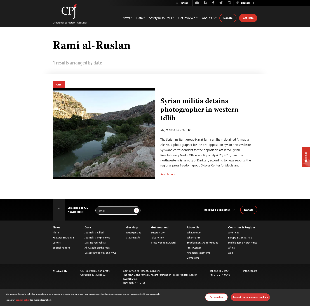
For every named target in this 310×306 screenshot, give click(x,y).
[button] (253, 3)
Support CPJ (158, 232)
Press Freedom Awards (164, 242)
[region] (155, 297)
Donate (227, 18)
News (56, 227)
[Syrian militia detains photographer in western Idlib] (104, 134)
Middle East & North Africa (242, 242)
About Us (193, 227)
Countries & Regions (241, 227)
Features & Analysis (63, 237)
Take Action (157, 237)
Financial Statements (198, 252)
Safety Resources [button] (160, 18)
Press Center (194, 247)
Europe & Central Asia (240, 237)
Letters (57, 242)
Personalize (216, 297)
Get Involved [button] (187, 18)
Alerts (56, 232)
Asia (230, 252)
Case (58, 84)
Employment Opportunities (202, 242)
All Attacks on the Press (97, 247)
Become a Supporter (217, 209)
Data (87, 227)
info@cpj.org (250, 270)
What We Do (194, 232)
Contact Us (193, 257)
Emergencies (133, 232)
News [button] (126, 18)
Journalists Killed (94, 232)
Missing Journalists (95, 242)
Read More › (167, 174)
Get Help (248, 18)
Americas (233, 232)
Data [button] (139, 18)
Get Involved (159, 227)
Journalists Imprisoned (97, 237)
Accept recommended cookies (250, 297)
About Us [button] (208, 18)
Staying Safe (133, 237)
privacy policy (23, 300)
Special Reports (61, 247)
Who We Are (194, 237)
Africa (231, 247)
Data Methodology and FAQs (100, 252)
